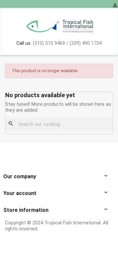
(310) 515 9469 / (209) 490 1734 (67, 43)
